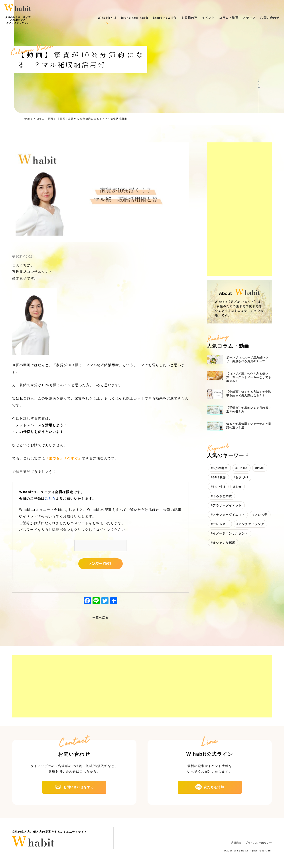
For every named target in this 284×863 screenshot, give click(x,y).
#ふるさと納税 (221, 496)
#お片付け (218, 486)
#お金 (237, 486)
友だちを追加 (214, 787)
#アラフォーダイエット (228, 514)
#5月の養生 (219, 468)
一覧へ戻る (101, 617)
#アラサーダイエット (226, 505)
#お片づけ (241, 477)
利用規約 (236, 842)
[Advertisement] (239, 209)
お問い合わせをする (78, 787)
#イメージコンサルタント (229, 533)
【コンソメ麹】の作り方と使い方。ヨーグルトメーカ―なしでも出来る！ (248, 377)
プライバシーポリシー (258, 842)
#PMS (259, 468)
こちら (50, 498)
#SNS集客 (218, 477)
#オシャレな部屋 (223, 542)
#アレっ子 (260, 514)
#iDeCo (241, 468)
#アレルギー (220, 524)
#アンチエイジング (250, 524)
